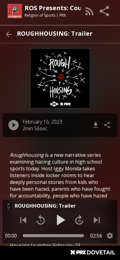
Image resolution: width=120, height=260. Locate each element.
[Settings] (110, 235)
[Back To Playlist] (8, 34)
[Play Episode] (13, 125)
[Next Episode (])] (96, 220)
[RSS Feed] (89, 11)
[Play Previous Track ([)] (23, 220)
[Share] (105, 11)
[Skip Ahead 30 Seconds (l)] (79, 220)
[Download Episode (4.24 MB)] (95, 125)
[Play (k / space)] (60, 220)
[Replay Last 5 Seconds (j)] (40, 220)
